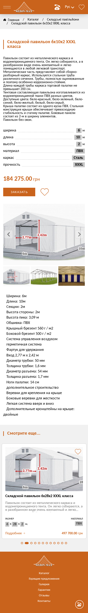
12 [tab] (66, 543)
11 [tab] (62, 543)
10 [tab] (58, 543)
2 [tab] (27, 543)
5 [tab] (39, 543)
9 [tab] (54, 543)
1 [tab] (22, 543)
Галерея (44, 584)
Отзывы (44, 595)
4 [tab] (35, 543)
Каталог (33, 19)
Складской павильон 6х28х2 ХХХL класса (39, 496)
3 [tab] (31, 543)
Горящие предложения (44, 579)
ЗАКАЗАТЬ (19, 192)
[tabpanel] (44, 491)
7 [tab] (47, 543)
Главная (13, 20)
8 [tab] (51, 543)
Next (79, 234)
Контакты (44, 601)
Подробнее (13, 533)
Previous (8, 234)
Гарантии (44, 590)
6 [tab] (43, 543)
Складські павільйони (63, 19)
